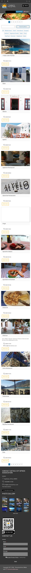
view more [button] (15, 513)
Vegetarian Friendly (14, 33)
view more (5, 64)
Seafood (7, 33)
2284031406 (8, 89)
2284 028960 (8, 173)
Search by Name (23, 26)
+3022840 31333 (8, 481)
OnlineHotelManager (13, 569)
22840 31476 (8, 373)
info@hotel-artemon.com (11, 345)
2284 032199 (8, 401)
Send (15, 561)
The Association (6, 486)
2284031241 (8, 145)
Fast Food (7, 36)
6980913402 (8, 229)
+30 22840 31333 (27, 2)
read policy (22, 557)
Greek (14, 30)
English (26, 11)
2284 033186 (8, 285)
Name (5, 541)
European (26, 30)
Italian (21, 33)
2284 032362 (8, 313)
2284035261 (8, 117)
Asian (24, 36)
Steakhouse (19, 36)
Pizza (25, 33)
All (3, 30)
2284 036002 (8, 457)
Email (4, 546)
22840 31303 (8, 343)
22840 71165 (8, 429)
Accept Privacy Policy (13, 557)
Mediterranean (8, 30)
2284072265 (8, 201)
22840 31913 (8, 61)
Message (5, 551)
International (20, 30)
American (13, 36)
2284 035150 (8, 257)
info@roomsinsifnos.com (11, 484)
